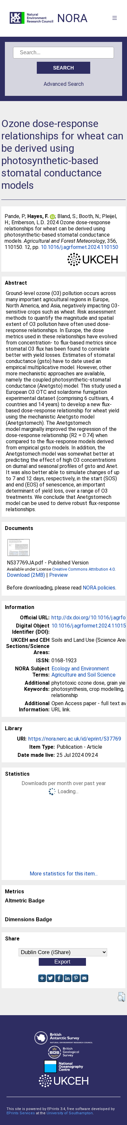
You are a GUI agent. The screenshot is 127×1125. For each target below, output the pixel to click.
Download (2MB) (26, 575)
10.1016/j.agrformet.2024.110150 (79, 247)
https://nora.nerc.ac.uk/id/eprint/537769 (74, 739)
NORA (72, 18)
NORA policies (99, 588)
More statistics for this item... (64, 874)
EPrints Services (21, 1113)
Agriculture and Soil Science (83, 675)
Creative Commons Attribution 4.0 (83, 569)
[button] (121, 997)
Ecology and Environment (80, 669)
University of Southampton (70, 1113)
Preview (58, 575)
